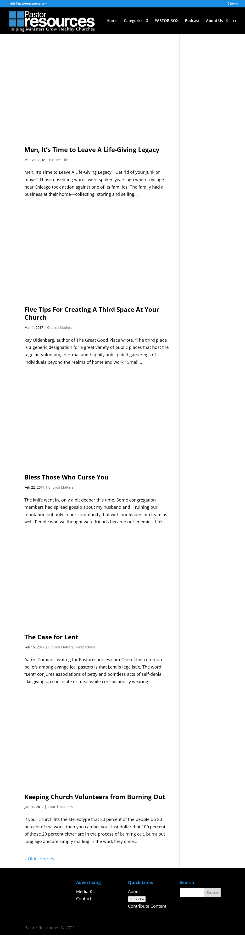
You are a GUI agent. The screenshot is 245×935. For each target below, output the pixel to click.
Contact (83, 898)
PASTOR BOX (166, 21)
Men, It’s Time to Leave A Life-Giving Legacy (91, 149)
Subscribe (137, 899)
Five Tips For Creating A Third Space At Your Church (91, 313)
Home (111, 21)
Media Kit (85, 891)
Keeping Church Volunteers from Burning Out (94, 796)
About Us (214, 21)
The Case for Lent (51, 637)
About (134, 891)
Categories (133, 21)
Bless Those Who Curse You (66, 477)
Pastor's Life (58, 159)
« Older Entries (39, 858)
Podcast (192, 21)
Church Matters (59, 327)
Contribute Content (147, 906)
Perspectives (85, 647)
